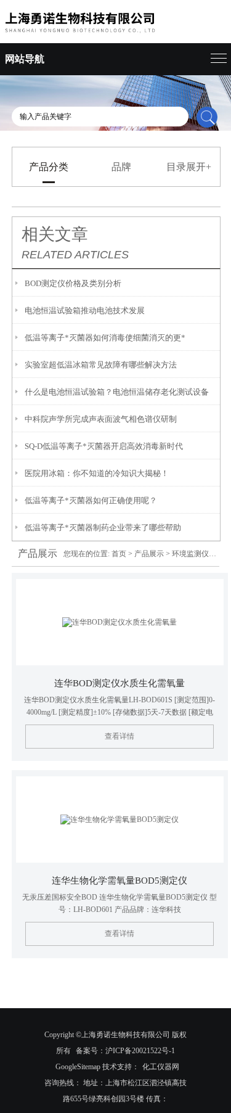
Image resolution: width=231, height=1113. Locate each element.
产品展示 (149, 553)
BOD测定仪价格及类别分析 (73, 283)
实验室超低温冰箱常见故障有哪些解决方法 (101, 364)
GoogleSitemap (77, 1066)
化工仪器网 (160, 1066)
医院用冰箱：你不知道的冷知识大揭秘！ (97, 473)
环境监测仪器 (194, 553)
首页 (118, 553)
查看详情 (119, 736)
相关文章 (55, 234)
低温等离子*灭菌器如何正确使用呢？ (91, 500)
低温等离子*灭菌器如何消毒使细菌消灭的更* (105, 337)
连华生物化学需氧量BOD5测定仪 (119, 880)
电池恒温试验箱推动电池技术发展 (85, 310)
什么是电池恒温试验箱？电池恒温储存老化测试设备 (117, 391)
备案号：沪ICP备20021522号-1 (125, 1050)
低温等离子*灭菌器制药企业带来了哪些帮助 (103, 527)
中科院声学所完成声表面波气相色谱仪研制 (101, 419)
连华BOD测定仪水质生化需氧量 (119, 683)
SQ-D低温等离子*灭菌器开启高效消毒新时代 (104, 446)
